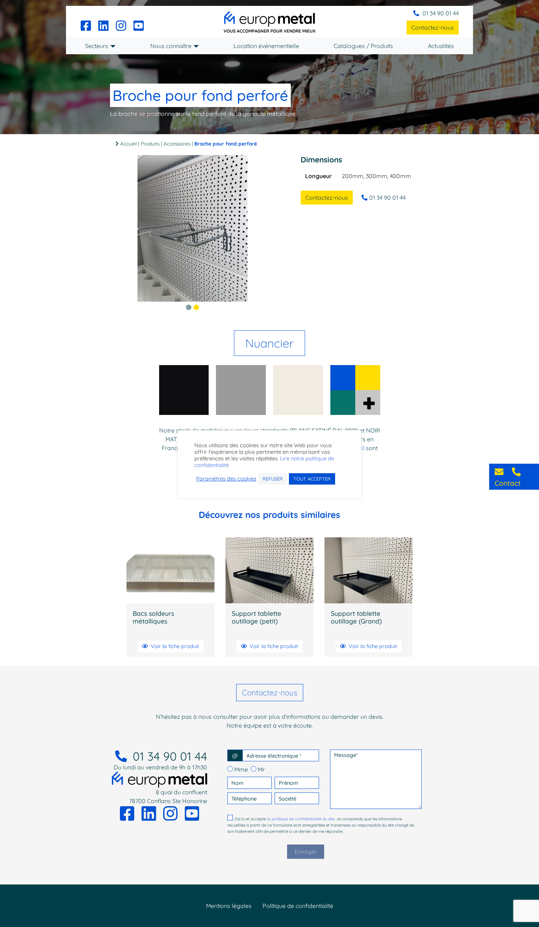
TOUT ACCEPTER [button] (312, 479)
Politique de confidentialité (298, 905)
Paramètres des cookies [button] (226, 479)
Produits (150, 143)
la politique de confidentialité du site (300, 818)
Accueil (128, 143)
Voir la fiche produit (175, 646)
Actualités (441, 45)
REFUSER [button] (273, 479)
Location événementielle (266, 45)
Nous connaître (170, 45)
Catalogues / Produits (363, 45)
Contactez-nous (432, 27)
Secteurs (96, 45)
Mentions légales (229, 905)
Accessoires (177, 143)
